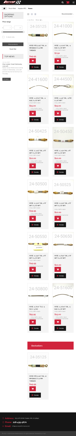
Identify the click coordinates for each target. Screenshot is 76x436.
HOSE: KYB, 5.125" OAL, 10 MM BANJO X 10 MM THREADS (38, 48)
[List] (32, 14)
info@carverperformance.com (21, 426)
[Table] (35, 14)
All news (6, 79)
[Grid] (28, 14)
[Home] (12, 4)
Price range (6, 22)
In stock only (10, 37)
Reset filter (13, 49)
